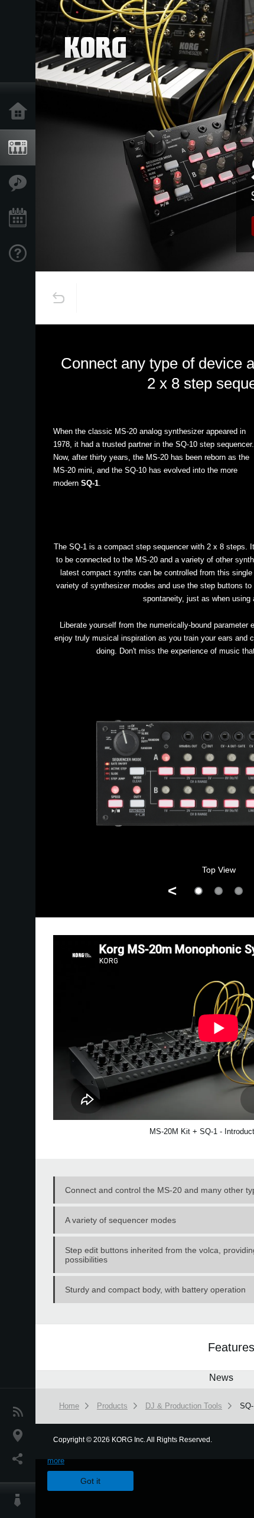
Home (20, 112)
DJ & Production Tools (183, 1405)
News (20, 1412)
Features (20, 183)
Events (20, 218)
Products (20, 147)
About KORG (20, 1500)
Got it (90, 1481)
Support (20, 253)
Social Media (20, 1459)
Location (20, 1435)
